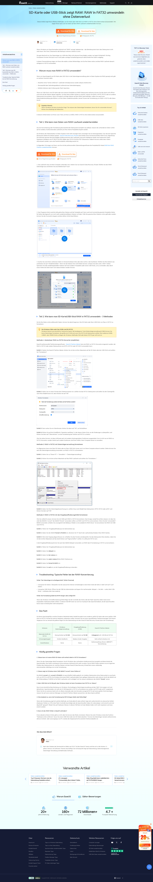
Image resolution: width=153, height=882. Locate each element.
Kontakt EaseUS (33, 848)
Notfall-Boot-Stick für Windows (97, 851)
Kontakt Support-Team (35, 863)
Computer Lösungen (94, 842)
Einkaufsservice (141, 199)
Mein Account (73, 857)
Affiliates (31, 854)
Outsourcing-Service (34, 860)
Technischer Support (141, 194)
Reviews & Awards (34, 845)
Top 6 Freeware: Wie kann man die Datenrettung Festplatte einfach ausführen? (41, 779)
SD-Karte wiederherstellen (95, 848)
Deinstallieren (73, 842)
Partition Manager (62, 3)
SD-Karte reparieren (143, 127)
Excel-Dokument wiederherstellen (142, 174)
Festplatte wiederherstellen (142, 140)
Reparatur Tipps (49, 851)
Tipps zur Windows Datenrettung (53, 842)
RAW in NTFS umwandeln (141, 152)
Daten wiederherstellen (39, 8)
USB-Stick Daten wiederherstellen (97, 854)
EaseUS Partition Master (73, 344)
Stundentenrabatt (33, 857)
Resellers (31, 851)
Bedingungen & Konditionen (77, 854)
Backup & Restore (76, 3)
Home (30, 8)
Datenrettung (49, 3)
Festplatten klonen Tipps (51, 860)
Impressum (32, 842)
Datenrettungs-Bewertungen (96, 845)
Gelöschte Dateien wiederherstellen (142, 113)
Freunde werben (33, 866)
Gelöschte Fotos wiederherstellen (142, 160)
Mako (41, 43)
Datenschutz (73, 848)
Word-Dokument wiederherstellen (142, 167)
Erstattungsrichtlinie (75, 845)
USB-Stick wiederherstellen (142, 120)
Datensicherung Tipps (50, 854)
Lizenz (71, 851)
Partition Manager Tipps (51, 857)
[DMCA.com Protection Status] (38, 877)
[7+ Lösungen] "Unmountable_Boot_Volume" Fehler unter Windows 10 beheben (69, 779)
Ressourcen (49, 838)
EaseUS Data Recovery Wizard (69, 135)
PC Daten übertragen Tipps (52, 863)
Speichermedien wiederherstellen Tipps (55, 848)
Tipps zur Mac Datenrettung (52, 845)
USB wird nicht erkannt (144, 146)
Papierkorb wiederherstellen (142, 133)
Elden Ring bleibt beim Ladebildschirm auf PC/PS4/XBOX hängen (98, 779)
